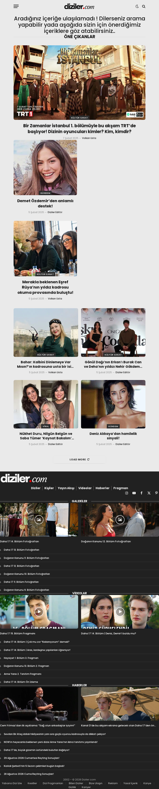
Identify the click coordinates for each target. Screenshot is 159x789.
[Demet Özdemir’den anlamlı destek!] (45, 167)
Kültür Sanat (79, 117)
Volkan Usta (89, 138)
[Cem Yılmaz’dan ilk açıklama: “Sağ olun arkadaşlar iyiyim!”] (39, 704)
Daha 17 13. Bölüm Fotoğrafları (21, 549)
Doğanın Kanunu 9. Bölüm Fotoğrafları (26, 590)
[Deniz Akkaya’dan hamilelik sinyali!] (113, 404)
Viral (46, 426)
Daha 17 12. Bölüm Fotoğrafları (21, 566)
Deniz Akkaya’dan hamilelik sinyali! (113, 436)
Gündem (45, 193)
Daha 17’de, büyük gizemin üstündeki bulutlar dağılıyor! (36, 750)
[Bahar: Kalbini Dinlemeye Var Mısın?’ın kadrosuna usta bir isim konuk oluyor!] (46, 332)
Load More (78, 459)
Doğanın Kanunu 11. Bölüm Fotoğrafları (26, 558)
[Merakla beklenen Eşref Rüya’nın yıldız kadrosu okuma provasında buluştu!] (45, 248)
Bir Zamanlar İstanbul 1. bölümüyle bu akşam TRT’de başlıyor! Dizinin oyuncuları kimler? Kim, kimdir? (79, 129)
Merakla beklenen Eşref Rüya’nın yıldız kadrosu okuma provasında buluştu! (45, 287)
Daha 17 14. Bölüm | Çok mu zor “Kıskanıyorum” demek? (36, 641)
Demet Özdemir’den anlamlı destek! (45, 203)
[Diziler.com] (79, 6)
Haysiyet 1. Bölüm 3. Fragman (21, 658)
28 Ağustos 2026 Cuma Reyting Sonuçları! (29, 774)
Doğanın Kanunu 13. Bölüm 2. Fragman (26, 666)
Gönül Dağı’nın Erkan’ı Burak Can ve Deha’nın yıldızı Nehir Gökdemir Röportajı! (113, 364)
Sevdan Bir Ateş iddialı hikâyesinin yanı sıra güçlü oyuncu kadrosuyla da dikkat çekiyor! (55, 734)
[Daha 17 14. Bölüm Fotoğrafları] (39, 520)
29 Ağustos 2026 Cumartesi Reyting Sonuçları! (31, 758)
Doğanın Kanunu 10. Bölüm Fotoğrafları (27, 574)
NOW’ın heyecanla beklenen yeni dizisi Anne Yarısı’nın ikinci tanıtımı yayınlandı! (51, 742)
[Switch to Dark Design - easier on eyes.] (137, 6)
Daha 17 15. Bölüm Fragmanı (17, 633)
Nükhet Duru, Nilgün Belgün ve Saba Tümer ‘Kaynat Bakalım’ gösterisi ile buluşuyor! (46, 436)
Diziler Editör (55, 212)
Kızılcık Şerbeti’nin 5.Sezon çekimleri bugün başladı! (34, 766)
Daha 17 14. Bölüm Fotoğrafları (19, 541)
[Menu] (16, 6)
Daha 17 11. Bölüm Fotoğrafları (21, 582)
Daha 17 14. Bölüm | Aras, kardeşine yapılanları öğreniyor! (37, 650)
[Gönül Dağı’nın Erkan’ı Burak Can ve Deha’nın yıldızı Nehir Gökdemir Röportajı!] (113, 332)
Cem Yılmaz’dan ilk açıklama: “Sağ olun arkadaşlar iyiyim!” (37, 725)
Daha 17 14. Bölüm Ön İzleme (21, 682)
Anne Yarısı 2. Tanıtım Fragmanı (22, 674)
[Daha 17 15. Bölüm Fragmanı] (39, 612)
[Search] (143, 6)
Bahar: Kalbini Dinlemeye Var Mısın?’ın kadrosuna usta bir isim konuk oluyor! (45, 364)
